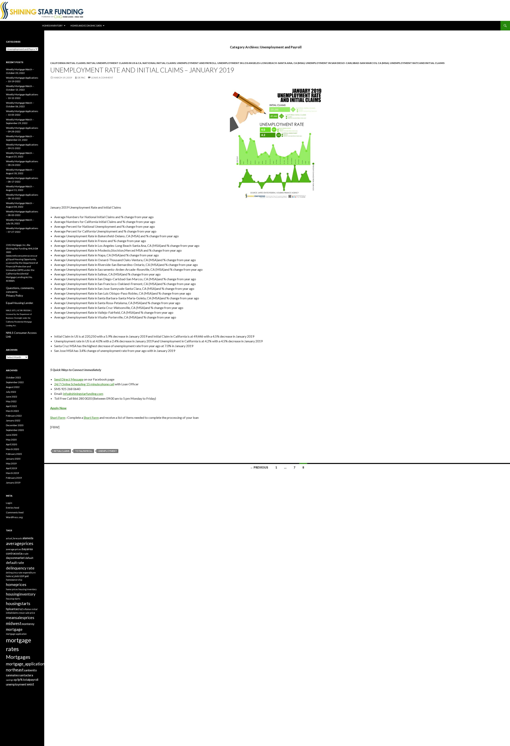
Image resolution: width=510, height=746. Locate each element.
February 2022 (14, 415)
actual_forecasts (14, 538)
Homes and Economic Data (86, 25)
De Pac (81, 77)
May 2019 (11, 463)
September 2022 (15, 382)
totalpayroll (84, 451)
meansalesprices (20, 617)
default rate (15, 562)
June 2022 (11, 396)
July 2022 (11, 391)
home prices (12, 589)
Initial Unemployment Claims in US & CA (113, 63)
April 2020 (11, 444)
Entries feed (12, 507)
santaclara (26, 675)
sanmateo (12, 675)
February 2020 (14, 453)
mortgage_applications (26, 663)
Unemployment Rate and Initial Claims (417, 63)
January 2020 (13, 458)
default (29, 558)
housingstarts (18, 603)
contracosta (14, 553)
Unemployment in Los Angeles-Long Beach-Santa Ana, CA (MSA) (261, 63)
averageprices (19, 543)
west (30, 684)
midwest (13, 623)
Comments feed (15, 512)
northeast (15, 669)
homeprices (16, 584)
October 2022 (13, 377)
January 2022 (13, 420)
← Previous (259, 467)
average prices (14, 549)
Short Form (57, 417)
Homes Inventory (52, 25)
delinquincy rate (14, 572)
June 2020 (11, 434)
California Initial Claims (67, 63)
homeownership (14, 579)
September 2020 (15, 430)
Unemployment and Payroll (196, 63)
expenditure (29, 572)
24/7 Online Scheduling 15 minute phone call (84, 384)
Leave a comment (102, 77)
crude (25, 553)
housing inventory (27, 589)
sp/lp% (18, 679)
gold (27, 576)
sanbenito (30, 670)
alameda (28, 538)
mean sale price (27, 612)
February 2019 (14, 477)
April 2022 (11, 406)
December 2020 (14, 425)
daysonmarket (15, 558)
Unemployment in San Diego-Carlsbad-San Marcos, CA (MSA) (347, 63)
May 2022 (11, 401)
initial (34, 609)
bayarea (27, 549)
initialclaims (62, 451)
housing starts (13, 598)
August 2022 (13, 387)
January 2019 (13, 482)
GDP (21, 576)
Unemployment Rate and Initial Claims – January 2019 (142, 70)
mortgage (14, 629)
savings (9, 680)
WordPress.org (14, 517)
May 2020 (11, 439)
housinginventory (20, 594)
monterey (28, 624)
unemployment (107, 451)
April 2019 (11, 468)
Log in (9, 502)
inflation (27, 609)
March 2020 (12, 449)
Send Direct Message (68, 379)
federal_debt (12, 576)
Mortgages (18, 657)
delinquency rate (20, 568)
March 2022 (12, 410)
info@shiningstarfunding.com (83, 393)
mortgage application (16, 634)
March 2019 (12, 473)
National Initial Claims (159, 63)
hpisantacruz (14, 609)
